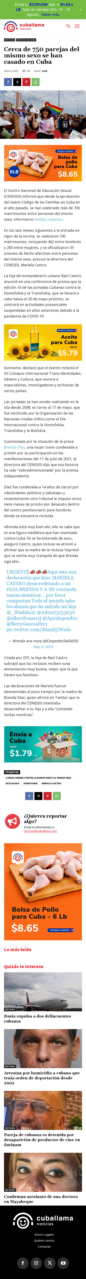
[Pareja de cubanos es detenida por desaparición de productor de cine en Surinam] (43, 1110)
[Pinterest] (26, 82)
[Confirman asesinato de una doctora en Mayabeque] (43, 1172)
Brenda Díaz (14, 447)
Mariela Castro (51, 783)
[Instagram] (36, 1263)
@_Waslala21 (20, 613)
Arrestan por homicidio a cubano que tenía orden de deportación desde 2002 (42, 1078)
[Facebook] (8, 82)
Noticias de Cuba (26, 40)
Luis (44, 71)
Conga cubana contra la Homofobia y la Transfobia (38, 777)
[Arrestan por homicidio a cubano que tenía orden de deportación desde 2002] (43, 1048)
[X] (17, 82)
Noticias (9, 40)
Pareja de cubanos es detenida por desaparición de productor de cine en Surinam (42, 1140)
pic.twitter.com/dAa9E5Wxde (38, 630)
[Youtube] (63, 1263)
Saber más (50, 14)
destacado (12, 783)
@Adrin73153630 (56, 613)
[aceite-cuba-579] (43, 342)
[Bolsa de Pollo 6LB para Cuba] (43, 180)
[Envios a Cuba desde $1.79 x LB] (43, 761)
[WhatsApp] (36, 82)
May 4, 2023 (43, 646)
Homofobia (30, 783)
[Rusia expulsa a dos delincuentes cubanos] (43, 991)
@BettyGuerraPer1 (26, 624)
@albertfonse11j (23, 618)
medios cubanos (49, 219)
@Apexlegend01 (59, 618)
